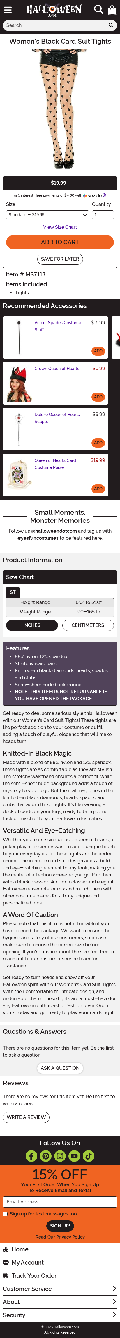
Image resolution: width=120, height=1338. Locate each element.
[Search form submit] (111, 25)
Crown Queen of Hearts (57, 368)
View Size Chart (60, 227)
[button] (112, 10)
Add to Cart (60, 242)
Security (14, 1315)
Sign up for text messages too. (44, 1214)
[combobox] (54, 25)
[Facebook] (31, 1156)
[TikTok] (88, 1156)
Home (20, 1249)
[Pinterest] (46, 1156)
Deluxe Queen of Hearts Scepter (57, 418)
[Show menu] (8, 10)
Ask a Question (60, 1068)
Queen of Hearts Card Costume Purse (55, 464)
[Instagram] (60, 1156)
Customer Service (27, 1288)
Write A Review (26, 1117)
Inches (31, 625)
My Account (28, 1262)
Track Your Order (34, 1275)
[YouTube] (74, 1156)
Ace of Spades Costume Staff (58, 326)
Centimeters (88, 625)
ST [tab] (13, 592)
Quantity (101, 204)
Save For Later (60, 259)
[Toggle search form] (99, 10)
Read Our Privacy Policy (60, 1237)
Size (10, 204)
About (11, 1302)
